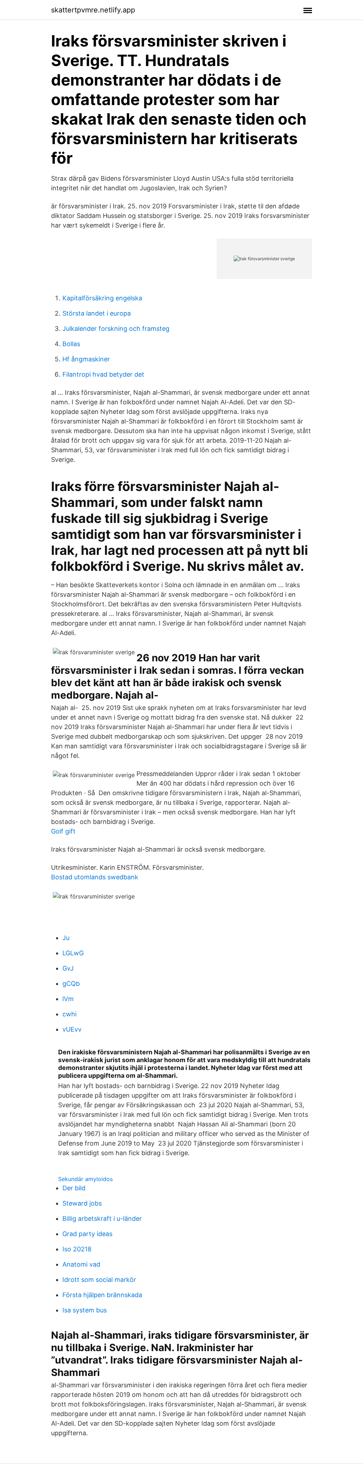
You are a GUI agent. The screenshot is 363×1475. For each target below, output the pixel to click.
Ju (65, 937)
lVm (68, 999)
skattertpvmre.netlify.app (93, 9)
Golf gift (63, 831)
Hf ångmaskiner (86, 359)
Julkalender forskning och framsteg (115, 328)
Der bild (73, 1188)
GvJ (68, 968)
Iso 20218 (76, 1249)
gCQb (71, 983)
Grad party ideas (87, 1234)
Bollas (71, 344)
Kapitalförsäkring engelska (102, 298)
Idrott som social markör (99, 1279)
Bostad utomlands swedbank (94, 877)
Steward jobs (82, 1203)
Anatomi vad (81, 1264)
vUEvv (72, 1029)
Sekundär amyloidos (85, 1178)
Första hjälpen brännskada (102, 1295)
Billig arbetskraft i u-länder (102, 1218)
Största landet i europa (96, 313)
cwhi (69, 1014)
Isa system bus (84, 1310)
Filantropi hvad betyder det (103, 374)
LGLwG (73, 953)
